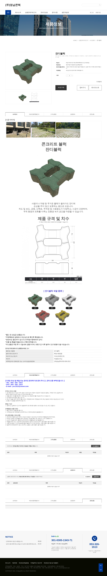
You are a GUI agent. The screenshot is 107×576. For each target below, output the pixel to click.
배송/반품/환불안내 (34, 114)
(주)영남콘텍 (13, 4)
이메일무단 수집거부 (36, 563)
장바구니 (83, 87)
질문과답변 (65, 12)
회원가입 (98, 12)
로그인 (92, 12)
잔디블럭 (99, 40)
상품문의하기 (96, 476)
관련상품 (92, 114)
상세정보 (15, 114)
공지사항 (55, 12)
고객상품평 (53, 114)
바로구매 (61, 87)
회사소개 (18, 12)
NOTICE (9, 537)
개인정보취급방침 (24, 563)
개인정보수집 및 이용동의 (51, 563)
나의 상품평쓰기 (95, 446)
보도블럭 (92, 40)
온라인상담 (44, 12)
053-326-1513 (94, 545)
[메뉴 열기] (8, 12)
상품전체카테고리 (30, 12)
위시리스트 (95, 87)
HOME (75, 40)
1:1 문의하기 (87, 476)
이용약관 (14, 563)
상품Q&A (72, 114)
